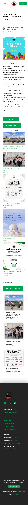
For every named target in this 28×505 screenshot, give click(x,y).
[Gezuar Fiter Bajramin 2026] (14, 223)
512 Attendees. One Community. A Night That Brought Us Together (13, 370)
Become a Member (11, 125)
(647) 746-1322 (14, 440)
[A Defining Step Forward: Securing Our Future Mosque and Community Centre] (14, 139)
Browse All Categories (13, 288)
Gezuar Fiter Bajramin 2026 (9, 238)
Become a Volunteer (9, 423)
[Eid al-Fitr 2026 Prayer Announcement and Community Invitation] (14, 256)
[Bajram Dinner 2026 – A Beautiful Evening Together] (14, 160)
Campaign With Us (9, 426)
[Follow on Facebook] (5, 403)
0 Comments (6, 24)
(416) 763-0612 (15, 437)
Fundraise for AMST (9, 429)
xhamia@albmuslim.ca (14, 443)
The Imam (6, 415)
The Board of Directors (10, 417)
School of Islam (8, 420)
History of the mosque (10, 412)
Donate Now (22, 3)
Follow (9, 403)
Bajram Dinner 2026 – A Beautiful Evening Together (13, 343)
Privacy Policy (16, 494)
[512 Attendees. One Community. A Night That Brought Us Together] (14, 188)
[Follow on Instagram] (15, 403)
